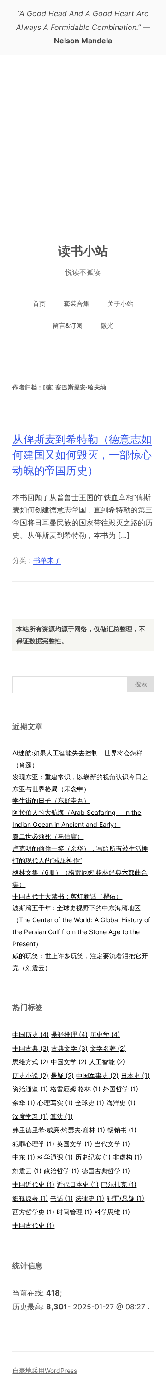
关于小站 (120, 303)
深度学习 (30, 1116)
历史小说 (30, 1075)
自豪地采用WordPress (44, 1370)
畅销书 (121, 1130)
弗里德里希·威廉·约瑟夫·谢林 (58, 1130)
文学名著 (108, 1048)
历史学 (105, 1034)
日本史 (135, 1075)
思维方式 (30, 1062)
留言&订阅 (68, 325)
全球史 (89, 1103)
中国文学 (69, 1062)
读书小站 (83, 251)
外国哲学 (120, 1089)
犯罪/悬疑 (125, 1198)
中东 (23, 1157)
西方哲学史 (33, 1212)
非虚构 (127, 1157)
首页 (39, 303)
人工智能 (107, 1062)
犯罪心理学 (33, 1144)
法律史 (89, 1198)
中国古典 (30, 1048)
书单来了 (47, 560)
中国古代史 (33, 1225)
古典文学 (69, 1048)
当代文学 (112, 1144)
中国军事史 (97, 1075)
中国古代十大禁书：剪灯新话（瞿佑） (67, 896)
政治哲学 (61, 1171)
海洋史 (121, 1103)
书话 (61, 1198)
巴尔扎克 (118, 1184)
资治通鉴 (30, 1089)
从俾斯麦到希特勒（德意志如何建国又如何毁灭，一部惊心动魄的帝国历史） (82, 455)
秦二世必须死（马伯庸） (47, 836)
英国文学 (74, 1144)
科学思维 (112, 1212)
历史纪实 (93, 1157)
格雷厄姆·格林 (75, 1089)
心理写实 (55, 1103)
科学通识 (55, 1157)
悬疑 (62, 1075)
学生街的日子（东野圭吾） (51, 800)
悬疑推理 (69, 1034)
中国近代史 (33, 1184)
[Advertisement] (83, 143)
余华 (23, 1103)
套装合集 (76, 303)
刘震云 (27, 1171)
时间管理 (74, 1212)
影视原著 (30, 1198)
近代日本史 (78, 1184)
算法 (61, 1116)
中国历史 (30, 1034)
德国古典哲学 (106, 1171)
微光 (107, 325)
